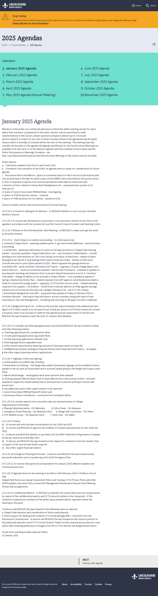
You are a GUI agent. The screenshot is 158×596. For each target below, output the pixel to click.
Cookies (98, 584)
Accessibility (76, 584)
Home (4, 45)
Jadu (24, 587)
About (65, 584)
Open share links (154, 44)
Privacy (108, 584)
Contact (88, 584)
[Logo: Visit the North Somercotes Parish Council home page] (14, 5)
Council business (19, 45)
